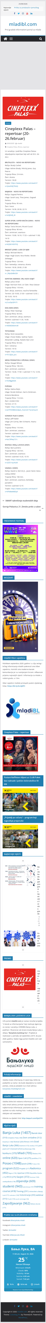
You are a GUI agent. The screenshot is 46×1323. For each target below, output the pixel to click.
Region (12, 1173)
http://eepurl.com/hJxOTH (32, 1118)
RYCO (11, 1177)
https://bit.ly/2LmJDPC (16, 686)
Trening (22, 1191)
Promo (8, 123)
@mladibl (12, 1230)
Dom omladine (32, 1137)
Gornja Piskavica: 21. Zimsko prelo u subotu (22, 508)
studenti (12, 1186)
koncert (16, 1149)
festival (19, 1142)
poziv (27, 1163)
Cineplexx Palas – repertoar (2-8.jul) (38, 986)
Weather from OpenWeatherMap (23, 1290)
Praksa (36, 1164)
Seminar (34, 1177)
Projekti (24, 1168)
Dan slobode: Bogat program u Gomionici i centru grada (38, 890)
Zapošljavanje (16, 1203)
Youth (11, 1199)
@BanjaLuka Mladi (17, 1235)
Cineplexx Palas (12, 147)
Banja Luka (17, 1132)
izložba (34, 1146)
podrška (36, 1158)
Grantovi (24, 1146)
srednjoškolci (9, 1181)
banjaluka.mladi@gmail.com (14, 1089)
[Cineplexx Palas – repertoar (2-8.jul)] (20, 979)
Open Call (24, 1158)
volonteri (14, 1195)
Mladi (24, 1153)
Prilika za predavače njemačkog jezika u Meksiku (26, 8)
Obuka (37, 1153)
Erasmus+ (8, 1142)
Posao (12, 1163)
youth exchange (22, 1199)
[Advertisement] (23, 66)
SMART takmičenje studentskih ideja (21, 500)
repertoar (26, 147)
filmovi (20, 147)
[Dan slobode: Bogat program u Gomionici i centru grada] (20, 875)
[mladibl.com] (5, 39)
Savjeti (23, 1176)
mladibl (19, 143)
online (10, 1158)
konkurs (10, 1153)
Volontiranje (28, 1195)
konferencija (29, 1149)
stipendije (25, 1181)
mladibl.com (23, 24)
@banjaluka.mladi (17, 1220)
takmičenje (28, 1187)
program (11, 1168)
